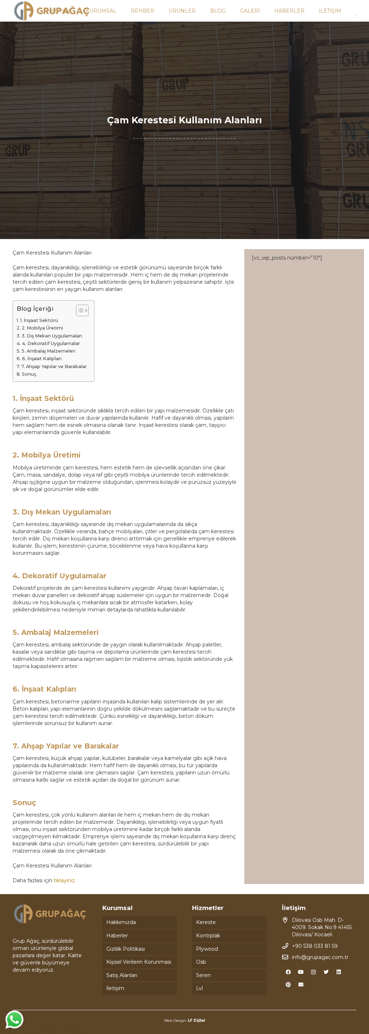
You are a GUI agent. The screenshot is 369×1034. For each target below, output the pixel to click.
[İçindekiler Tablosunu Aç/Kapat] (79, 310)
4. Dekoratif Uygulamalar (51, 343)
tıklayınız (64, 880)
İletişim (115, 988)
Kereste (206, 922)
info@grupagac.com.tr (320, 957)
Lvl (199, 988)
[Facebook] (288, 972)
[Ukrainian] (356, 22)
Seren (203, 975)
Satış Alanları (121, 975)
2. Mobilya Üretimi (42, 328)
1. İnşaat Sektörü (39, 320)
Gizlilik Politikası (125, 949)
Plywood (207, 949)
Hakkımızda (121, 922)
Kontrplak (208, 935)
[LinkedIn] (338, 972)
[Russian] (356, 14)
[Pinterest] (288, 984)
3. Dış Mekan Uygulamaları (52, 336)
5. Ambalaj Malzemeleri (48, 351)
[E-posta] (300, 984)
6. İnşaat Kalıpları (42, 358)
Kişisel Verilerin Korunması (138, 962)
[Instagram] (313, 972)
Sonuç (29, 374)
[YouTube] (300, 972)
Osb (201, 962)
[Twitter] (326, 972)
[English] (356, 7)
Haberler (117, 935)
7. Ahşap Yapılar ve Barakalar (54, 366)
